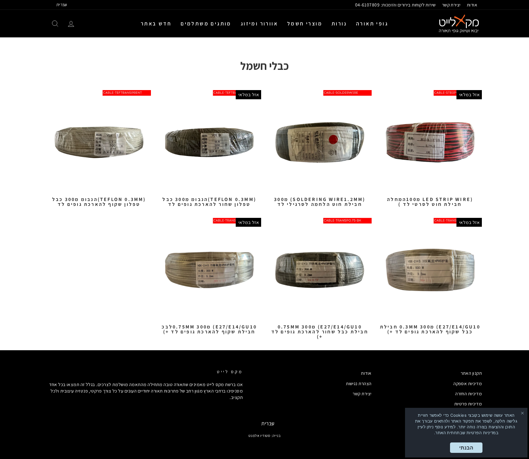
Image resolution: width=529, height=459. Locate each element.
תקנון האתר (471, 373)
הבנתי (466, 448)
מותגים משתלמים (206, 23)
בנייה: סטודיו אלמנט (265, 435)
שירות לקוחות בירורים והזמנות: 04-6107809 (395, 5)
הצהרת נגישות (358, 383)
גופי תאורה (372, 23)
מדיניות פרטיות (468, 403)
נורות (339, 23)
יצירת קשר (451, 5)
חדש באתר (156, 23)
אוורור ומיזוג (259, 23)
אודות (472, 5)
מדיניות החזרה (468, 393)
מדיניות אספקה (467, 383)
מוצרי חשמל (304, 23)
